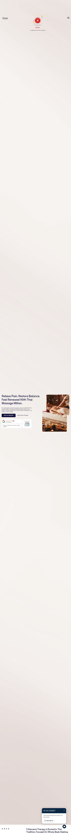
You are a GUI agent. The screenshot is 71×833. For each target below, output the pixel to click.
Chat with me (49, 820)
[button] (22, 415)
